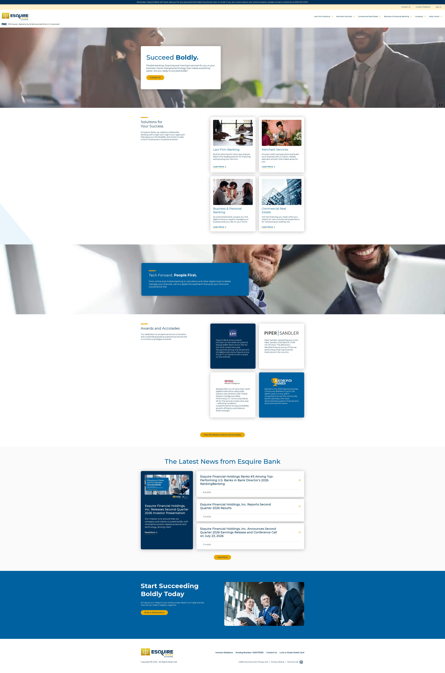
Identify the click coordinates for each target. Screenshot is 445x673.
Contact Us (405, 7)
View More (222, 557)
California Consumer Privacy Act (253, 662)
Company (419, 16)
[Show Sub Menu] (332, 16)
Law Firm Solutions (322, 16)
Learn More (218, 167)
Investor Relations (423, 7)
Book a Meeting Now (154, 612)
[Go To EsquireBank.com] (15, 16)
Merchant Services (344, 16)
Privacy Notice (277, 662)
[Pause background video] (440, 105)
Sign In (438, 7)
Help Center (434, 16)
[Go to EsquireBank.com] (157, 652)
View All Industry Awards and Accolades (222, 435)
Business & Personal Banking (396, 16)
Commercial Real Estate (368, 16)
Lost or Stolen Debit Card (292, 652)
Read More (150, 532)
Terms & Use (292, 662)
